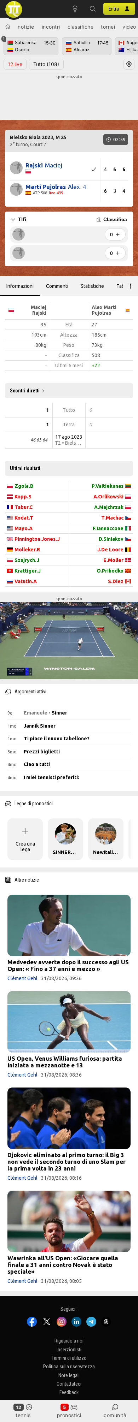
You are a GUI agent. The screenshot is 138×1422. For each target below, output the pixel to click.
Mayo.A (24, 528)
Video (129, 27)
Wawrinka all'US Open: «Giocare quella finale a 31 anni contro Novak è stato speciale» (62, 1265)
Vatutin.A (26, 581)
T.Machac (112, 518)
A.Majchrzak (108, 507)
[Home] (7, 26)
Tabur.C (24, 507)
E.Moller (113, 560)
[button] (92, 9)
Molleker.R (27, 549)
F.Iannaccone (108, 528)
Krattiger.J (28, 571)
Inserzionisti (69, 1349)
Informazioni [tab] (20, 286)
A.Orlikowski (108, 496)
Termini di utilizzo (69, 1358)
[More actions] (130, 286)
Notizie (26, 27)
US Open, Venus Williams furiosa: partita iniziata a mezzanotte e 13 (64, 1061)
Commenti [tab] (57, 286)
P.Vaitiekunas (107, 486)
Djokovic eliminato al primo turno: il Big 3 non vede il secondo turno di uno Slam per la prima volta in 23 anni (66, 1161)
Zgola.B (24, 486)
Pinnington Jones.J (37, 539)
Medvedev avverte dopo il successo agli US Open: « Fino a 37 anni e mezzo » (68, 965)
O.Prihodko (110, 571)
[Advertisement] (69, 97)
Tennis (23, 1415)
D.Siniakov (111, 539)
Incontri (51, 27)
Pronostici (69, 1415)
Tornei (108, 27)
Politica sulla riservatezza (69, 1366)
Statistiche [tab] (92, 286)
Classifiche (81, 27)
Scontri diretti (25, 390)
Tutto (46, 64)
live (15, 64)
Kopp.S (23, 496)
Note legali (69, 1375)
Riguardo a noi (69, 1341)
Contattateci (69, 1384)
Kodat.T (24, 518)
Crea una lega (25, 846)
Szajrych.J (27, 560)
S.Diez (115, 581)
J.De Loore (110, 549)
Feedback (69, 1392)
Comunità (115, 1415)
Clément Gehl (22, 978)
